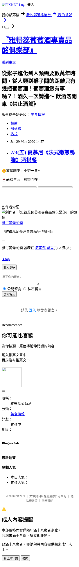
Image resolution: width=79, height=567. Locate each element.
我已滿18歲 (11, 558)
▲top (6, 259)
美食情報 (38, 115)
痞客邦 (40, 248)
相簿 (14, 123)
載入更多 (9, 267)
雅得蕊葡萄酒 (12, 223)
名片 (14, 134)
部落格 (16, 129)
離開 (25, 558)
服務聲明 (47, 500)
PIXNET (20, 496)
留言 (50, 248)
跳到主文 (9, 62)
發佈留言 (9, 294)
